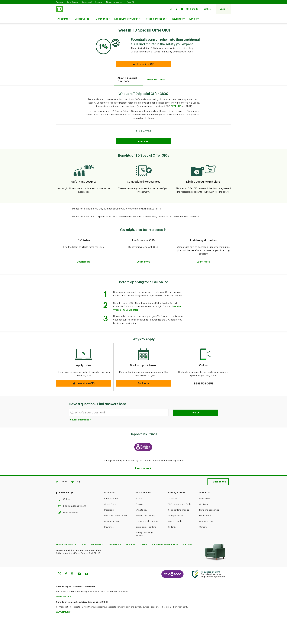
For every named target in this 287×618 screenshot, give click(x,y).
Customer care (206, 521)
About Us (130, 544)
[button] (170, 9)
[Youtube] (79, 574)
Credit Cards (82, 19)
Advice (193, 19)
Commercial (87, 2)
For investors (205, 516)
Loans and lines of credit (115, 516)
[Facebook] (65, 574)
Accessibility (97, 544)
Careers (203, 527)
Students (172, 527)
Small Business (72, 2)
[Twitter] (59, 574)
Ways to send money (145, 516)
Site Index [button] (187, 544)
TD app (139, 499)
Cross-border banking (146, 527)
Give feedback (70, 513)
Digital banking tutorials (178, 510)
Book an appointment (74, 506)
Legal (83, 544)
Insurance (177, 19)
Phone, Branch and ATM (147, 521)
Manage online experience (165, 544)
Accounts (63, 19)
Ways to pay (141, 510)
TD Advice (172, 499)
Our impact (204, 504)
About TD (130, 2)
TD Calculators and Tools (179, 504)
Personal (59, 2)
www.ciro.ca (63, 612)
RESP (174, 106)
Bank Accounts (111, 499)
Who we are (204, 499)
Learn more (62, 597)
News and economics (209, 510)
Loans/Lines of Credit (126, 19)
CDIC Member (114, 544)
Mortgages (102, 19)
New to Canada (175, 521)
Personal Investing (155, 19)
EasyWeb (140, 504)
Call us (66, 499)
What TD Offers (156, 80)
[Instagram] (72, 574)
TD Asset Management (114, 2)
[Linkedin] (86, 574)
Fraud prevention (176, 516)
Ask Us (196, 413)
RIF (179, 106)
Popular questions (79, 420)
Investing (98, 2)
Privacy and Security (66, 544)
